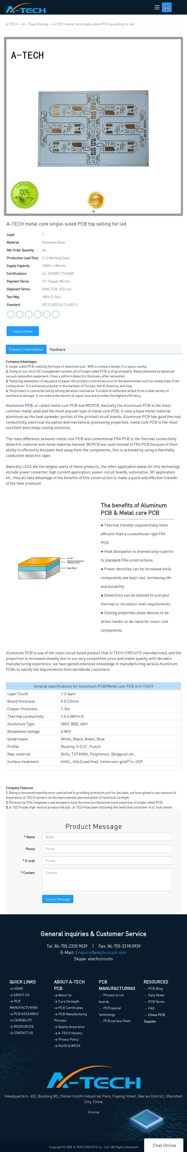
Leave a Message (57, 899)
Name (29, 837)
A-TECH (12, 24)
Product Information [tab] (26, 349)
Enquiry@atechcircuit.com (101, 952)
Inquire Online (23, 331)
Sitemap (94, 1112)
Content (27, 872)
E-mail (28, 860)
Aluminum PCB (19, 405)
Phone (30, 848)
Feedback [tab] (57, 349)
